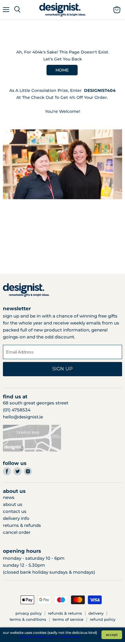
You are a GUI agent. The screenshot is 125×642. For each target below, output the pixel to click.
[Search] (17, 9)
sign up (62, 369)
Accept (112, 634)
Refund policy (102, 619)
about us (12, 504)
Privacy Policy (28, 613)
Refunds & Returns (65, 613)
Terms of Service (68, 619)
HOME (62, 70)
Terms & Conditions (28, 619)
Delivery (95, 613)
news (9, 497)
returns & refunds (22, 525)
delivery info (16, 518)
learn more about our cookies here (50, 636)
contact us (14, 511)
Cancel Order (17, 532)
